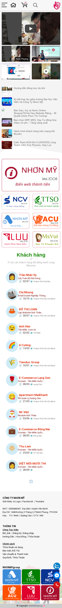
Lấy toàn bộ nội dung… (30, 278)
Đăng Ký (17, 533)
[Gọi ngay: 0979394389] (56, 584)
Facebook (28, 501)
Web (16, 515)
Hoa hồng (21, 536)
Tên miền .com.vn (27, 329)
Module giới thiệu (27, 415)
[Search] (36, 5)
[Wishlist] (14, 5)
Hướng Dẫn (8, 536)
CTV (36, 515)
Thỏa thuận (34, 536)
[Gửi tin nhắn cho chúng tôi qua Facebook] (56, 575)
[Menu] (4, 5)
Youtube (39, 501)
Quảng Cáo (26, 515)
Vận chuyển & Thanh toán (15, 554)
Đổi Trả (15, 550)
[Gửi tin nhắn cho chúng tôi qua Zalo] (56, 564)
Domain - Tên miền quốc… (31, 381)
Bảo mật (7, 550)
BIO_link (7, 533)
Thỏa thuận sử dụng (13, 547)
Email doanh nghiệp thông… (32, 295)
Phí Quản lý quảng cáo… (30, 398)
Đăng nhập (28, 533)
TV (10, 515)
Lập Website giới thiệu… (30, 312)
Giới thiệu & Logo (12, 501)
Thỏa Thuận (18, 557)
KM (41, 515)
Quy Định (7, 557)
